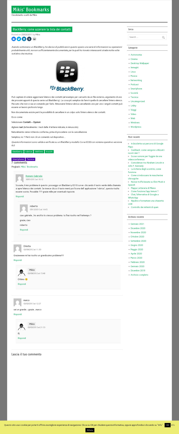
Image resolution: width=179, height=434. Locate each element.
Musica (134, 76)
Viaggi (133, 110)
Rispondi (20, 196)
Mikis (38, 34)
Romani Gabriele (34, 176)
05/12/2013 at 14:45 (38, 209)
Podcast (135, 84)
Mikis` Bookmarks (29, 167)
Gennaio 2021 (137, 224)
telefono (39, 151)
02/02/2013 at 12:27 (32, 303)
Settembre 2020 (138, 241)
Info (173, 425)
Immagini (134, 67)
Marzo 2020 (136, 258)
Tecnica (30, 159)
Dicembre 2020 (138, 228)
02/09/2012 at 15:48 (36, 273)
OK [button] (167, 425)
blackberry (17, 151)
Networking (136, 80)
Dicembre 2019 (138, 270)
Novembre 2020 (138, 232)
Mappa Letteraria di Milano (143, 188)
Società (134, 93)
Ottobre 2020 (137, 236)
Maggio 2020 (137, 249)
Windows (135, 122)
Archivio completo (139, 275)
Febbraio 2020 (137, 262)
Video (133, 114)
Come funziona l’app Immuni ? (144, 191)
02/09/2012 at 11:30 (32, 249)
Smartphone (18, 159)
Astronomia (136, 55)
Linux (133, 72)
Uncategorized (138, 101)
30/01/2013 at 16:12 (34, 179)
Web (133, 118)
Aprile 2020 (136, 253)
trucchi (49, 151)
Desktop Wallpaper (140, 63)
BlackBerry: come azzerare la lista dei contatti (42, 29)
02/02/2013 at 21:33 (36, 327)
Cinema (134, 59)
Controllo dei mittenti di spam (144, 207)
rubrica (28, 151)
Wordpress (136, 127)
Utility (133, 105)
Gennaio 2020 (137, 266)
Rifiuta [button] (90, 430)
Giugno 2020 (137, 245)
